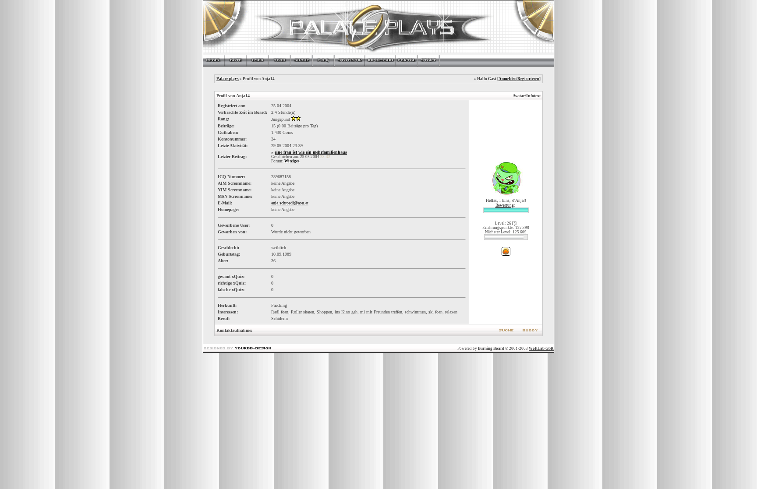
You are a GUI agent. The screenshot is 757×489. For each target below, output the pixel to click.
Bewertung (504, 205)
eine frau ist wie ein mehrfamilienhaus (311, 152)
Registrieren (528, 79)
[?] (514, 223)
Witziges (292, 161)
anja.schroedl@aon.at (289, 203)
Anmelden (507, 79)
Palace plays (227, 79)
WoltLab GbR (541, 348)
